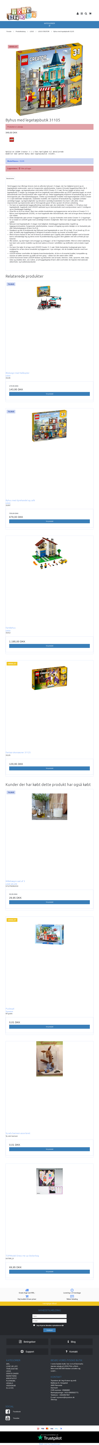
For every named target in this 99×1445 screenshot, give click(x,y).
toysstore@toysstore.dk (65, 1397)
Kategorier (49, 23)
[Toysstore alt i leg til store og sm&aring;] (22, 13)
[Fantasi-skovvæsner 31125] (49, 704)
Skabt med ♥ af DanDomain (49, 1444)
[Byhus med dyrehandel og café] (49, 452)
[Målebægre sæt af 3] (49, 833)
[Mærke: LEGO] (12, 143)
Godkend (49, 1330)
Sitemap (54, 1399)
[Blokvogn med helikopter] (49, 324)
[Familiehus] (49, 579)
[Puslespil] (49, 960)
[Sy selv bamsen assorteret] (49, 1085)
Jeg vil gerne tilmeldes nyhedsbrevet (51, 1325)
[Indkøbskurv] (90, 14)
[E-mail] (49, 1321)
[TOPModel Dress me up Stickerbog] (49, 1207)
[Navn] (49, 1316)
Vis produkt (49, 394)
